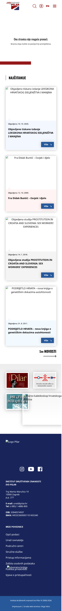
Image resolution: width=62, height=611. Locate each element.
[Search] (35, 6)
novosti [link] (47, 352)
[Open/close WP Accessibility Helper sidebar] (41, 6)
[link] (13, 5)
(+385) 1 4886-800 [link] (18, 506)
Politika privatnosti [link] (16, 569)
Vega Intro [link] (45, 606)
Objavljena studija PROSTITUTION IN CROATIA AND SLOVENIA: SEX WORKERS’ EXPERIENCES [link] (30, 263)
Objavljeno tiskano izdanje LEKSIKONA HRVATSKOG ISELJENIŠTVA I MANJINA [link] (30, 133)
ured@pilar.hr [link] (20, 503)
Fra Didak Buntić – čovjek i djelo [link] (27, 198)
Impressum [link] (17, 606)
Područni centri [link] (14, 546)
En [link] (47, 6)
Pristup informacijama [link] (18, 557)
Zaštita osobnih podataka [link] (20, 563)
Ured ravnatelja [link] (14, 540)
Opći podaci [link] (12, 534)
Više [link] (46, 144)
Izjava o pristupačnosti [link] (18, 575)
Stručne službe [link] (14, 551)
